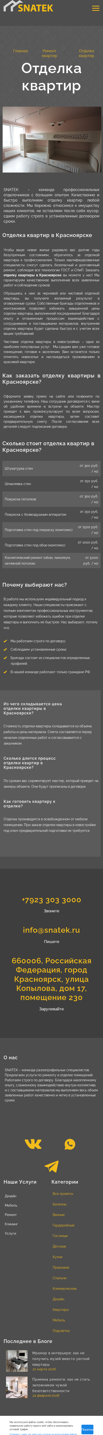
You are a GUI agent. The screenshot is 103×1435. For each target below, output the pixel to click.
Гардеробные (63, 1225)
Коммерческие (65, 1288)
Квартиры (61, 1310)
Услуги (10, 1233)
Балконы (59, 1204)
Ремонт (11, 1215)
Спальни (59, 1278)
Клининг (11, 1224)
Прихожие (61, 1267)
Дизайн (10, 1196)
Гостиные (60, 1236)
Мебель (11, 1205)
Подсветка (61, 1331)
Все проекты (63, 1194)
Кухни (57, 1257)
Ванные (59, 1215)
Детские (59, 1246)
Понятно (87, 1429)
